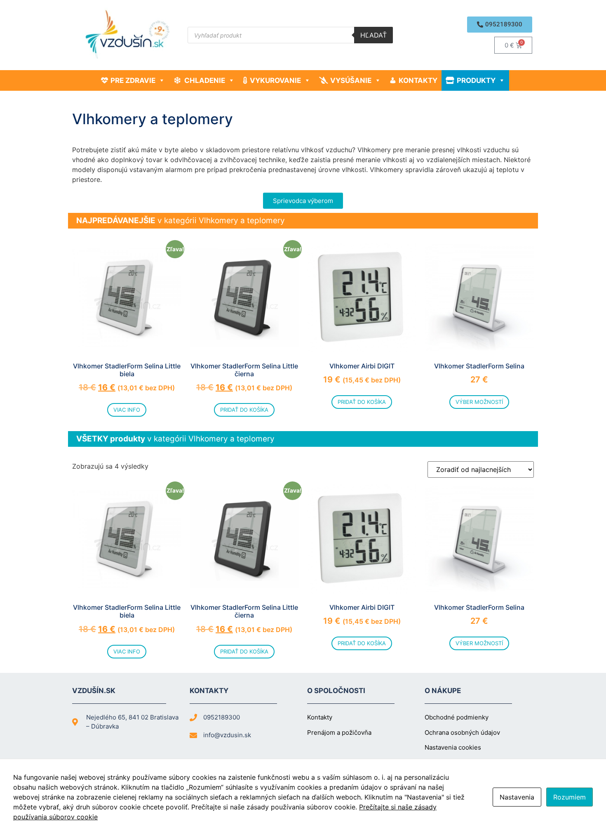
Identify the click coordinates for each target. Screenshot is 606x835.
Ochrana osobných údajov (462, 732)
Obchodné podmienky (457, 717)
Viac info (126, 409)
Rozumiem (569, 797)
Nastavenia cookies (453, 747)
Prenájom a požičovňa (339, 732)
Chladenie (204, 80)
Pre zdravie (132, 80)
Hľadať (373, 35)
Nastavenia (517, 797)
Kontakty (418, 80)
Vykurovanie (275, 80)
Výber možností (479, 402)
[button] (499, 25)
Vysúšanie (350, 80)
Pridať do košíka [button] (244, 409)
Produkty (476, 80)
